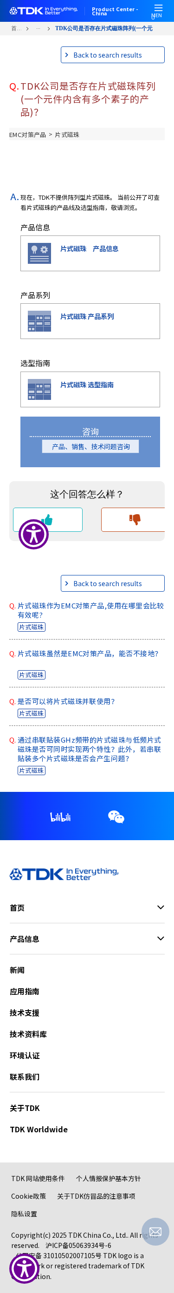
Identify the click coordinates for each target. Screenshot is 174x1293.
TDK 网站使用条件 (38, 1178)
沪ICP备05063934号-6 (78, 1245)
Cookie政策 (28, 1196)
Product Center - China (115, 11)
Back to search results (107, 54)
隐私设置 (24, 1213)
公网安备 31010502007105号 (59, 1255)
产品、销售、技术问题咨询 (94, 446)
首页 (16, 28)
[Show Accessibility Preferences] (24, 1269)
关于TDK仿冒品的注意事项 (96, 1196)
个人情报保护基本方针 (108, 1178)
